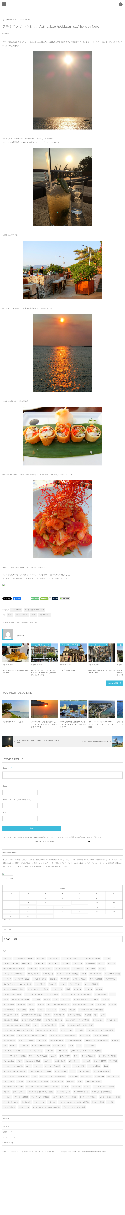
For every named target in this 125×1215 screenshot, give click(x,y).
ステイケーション (66, 1030)
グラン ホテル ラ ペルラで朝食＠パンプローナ (15, 672)
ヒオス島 (53, 1056)
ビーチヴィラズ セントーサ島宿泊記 (91, 1010)
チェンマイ (77, 989)
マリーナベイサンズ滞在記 (40, 1097)
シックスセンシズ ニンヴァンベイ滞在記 (100, 1030)
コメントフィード (8, 1137)
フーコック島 (41, 1040)
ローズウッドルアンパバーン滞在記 (96, 1040)
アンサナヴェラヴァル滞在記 (24, 958)
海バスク (41, 1004)
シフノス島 (86, 1061)
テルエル (87, 1087)
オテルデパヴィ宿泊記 (11, 1020)
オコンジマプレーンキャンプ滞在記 (77, 1020)
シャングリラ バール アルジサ (83, 1004)
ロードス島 (41, 958)
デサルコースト (98, 1020)
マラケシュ (52, 1102)
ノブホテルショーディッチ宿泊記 (40, 1071)
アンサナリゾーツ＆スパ (88, 1097)
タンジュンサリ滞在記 (26, 1040)
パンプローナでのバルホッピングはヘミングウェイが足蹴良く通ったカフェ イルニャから (44, 673)
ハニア (79, 1046)
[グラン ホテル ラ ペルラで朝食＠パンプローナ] (15, 652)
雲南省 (106, 1066)
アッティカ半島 (25, 20)
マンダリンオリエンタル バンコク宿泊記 (46, 1107)
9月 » (9, 920)
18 (62, 907)
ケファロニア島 (65, 1056)
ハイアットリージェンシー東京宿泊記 (16, 1076)
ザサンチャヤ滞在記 (74, 1015)
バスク (36, 1025)
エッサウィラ (65, 999)
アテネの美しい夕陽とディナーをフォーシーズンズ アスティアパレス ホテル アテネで (44, 724)
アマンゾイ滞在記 (84, 1071)
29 (11, 916)
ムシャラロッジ (77, 969)
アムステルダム (9, 1061)
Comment (6, 768)
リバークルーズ (40, 963)
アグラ (19, 1061)
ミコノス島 (49, 1051)
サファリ (66, 1066)
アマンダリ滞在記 (79, 1066)
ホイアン (47, 999)
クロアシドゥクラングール (53, 1020)
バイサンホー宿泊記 (39, 979)
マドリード (36, 999)
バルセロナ (21, 1004)
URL (4, 813)
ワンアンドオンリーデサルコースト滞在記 (17, 984)
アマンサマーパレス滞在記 (12, 994)
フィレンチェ (51, 1010)
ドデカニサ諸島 (9, 1010)
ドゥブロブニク (110, 979)
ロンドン (47, 1015)
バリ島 (84, 974)
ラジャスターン (39, 1102)
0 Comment (5, 33)
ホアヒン (31, 1004)
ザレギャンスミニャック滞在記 (110, 1097)
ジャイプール (26, 963)
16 (28, 907)
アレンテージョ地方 (56, 1040)
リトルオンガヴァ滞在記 (102, 1071)
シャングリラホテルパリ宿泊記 (14, 989)
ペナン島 (20, 1081)
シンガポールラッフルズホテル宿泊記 (52, 1076)
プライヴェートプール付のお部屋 (74, 1107)
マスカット (47, 1061)
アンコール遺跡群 (98, 1102)
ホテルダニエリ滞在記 (49, 1025)
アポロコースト (44, 615)
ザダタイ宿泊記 (53, 958)
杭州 (95, 1015)
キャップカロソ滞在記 (112, 974)
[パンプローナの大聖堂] (73, 652)
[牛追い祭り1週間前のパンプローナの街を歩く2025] (102, 652)
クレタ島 (99, 989)
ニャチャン (38, 1066)
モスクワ (102, 969)
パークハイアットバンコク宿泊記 (15, 1056)
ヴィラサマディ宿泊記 (22, 979)
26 (79, 912)
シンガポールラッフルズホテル (14, 974)
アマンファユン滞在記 (101, 1035)
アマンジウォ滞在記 (21, 1097)
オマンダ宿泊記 (9, 1004)
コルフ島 (107, 958)
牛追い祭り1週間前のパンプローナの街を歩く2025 (102, 672)
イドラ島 (6, 1092)
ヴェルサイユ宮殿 (113, 1076)
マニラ (72, 1071)
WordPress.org (7, 1143)
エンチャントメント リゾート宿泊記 (64, 1097)
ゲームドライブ (85, 1035)
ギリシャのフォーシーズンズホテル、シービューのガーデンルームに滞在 (101, 724)
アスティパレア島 (57, 1081)
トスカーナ (66, 963)
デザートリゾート (19, 1092)
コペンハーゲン (90, 1046)
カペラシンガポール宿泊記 (41, 1046)
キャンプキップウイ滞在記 (107, 1056)
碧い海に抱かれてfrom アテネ (34, 609)
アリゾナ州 (113, 1061)
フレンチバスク (24, 1107)
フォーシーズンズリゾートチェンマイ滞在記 (76, 994)
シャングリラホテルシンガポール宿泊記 (63, 1035)
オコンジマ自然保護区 (52, 1066)
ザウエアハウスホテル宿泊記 (31, 1015)
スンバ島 (65, 1087)
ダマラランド (24, 1046)
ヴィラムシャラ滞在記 (74, 1040)
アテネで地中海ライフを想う (12, 722)
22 (11, 912)
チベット (41, 1010)
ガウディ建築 (73, 1076)
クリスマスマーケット (81, 1092)
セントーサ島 (90, 969)
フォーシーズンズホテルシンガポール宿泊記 (74, 1102)
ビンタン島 (112, 1004)
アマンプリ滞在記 (9, 1107)
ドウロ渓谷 (70, 1081)
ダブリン (101, 963)
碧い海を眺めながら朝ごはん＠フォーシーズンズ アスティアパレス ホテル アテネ (73, 724)
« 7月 (4, 920)
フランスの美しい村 (88, 1056)
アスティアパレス (21, 615)
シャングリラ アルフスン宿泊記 (37, 1081)
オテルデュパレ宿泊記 (33, 1061)
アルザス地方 (65, 979)
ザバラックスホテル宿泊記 (20, 999)
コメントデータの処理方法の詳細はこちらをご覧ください (79, 837)
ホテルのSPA (99, 1076)
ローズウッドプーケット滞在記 (38, 989)
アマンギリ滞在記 (96, 979)
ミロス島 (63, 1010)
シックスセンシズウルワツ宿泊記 (15, 1071)
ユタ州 (71, 1046)
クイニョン (7, 1097)
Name (4, 786)
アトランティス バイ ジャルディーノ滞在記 (31, 1035)
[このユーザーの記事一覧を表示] (7, 634)
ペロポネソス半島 (95, 974)
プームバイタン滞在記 (93, 1081)
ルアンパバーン (74, 1061)
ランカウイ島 (90, 963)
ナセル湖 (88, 1015)
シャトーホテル (86, 1076)
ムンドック (115, 1040)
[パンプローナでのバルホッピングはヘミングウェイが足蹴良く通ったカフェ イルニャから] (44, 652)
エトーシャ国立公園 (91, 984)
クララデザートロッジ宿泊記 (13, 1066)
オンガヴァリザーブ (63, 1092)
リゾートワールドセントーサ (13, 1087)
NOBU (10, 615)
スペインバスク (112, 1020)
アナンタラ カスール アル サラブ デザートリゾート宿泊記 (81, 958)
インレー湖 (88, 989)
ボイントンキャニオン (11, 1102)
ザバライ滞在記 (60, 1061)
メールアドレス (8, 799)
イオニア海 (111, 963)
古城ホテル (53, 979)
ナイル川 (13, 1046)
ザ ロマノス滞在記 (100, 1061)
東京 (5, 1046)
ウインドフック (59, 1015)
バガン (62, 1025)
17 (45, 907)
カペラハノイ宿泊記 (79, 979)
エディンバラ (101, 1004)
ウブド (32, 1010)
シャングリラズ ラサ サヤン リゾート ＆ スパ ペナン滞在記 (23, 1051)
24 (45, 912)
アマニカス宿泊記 (94, 1066)
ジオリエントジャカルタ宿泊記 (46, 1030)
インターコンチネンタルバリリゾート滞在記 (18, 1030)
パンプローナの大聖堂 (68, 670)
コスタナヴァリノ (33, 974)
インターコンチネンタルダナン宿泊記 (40, 1092)
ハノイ (28, 1066)
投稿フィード (7, 1132)
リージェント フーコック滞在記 (67, 974)
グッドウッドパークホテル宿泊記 (58, 1004)
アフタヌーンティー (62, 969)
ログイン (5, 1127)
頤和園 (68, 989)
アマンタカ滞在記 (9, 1040)
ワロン (76, 1056)
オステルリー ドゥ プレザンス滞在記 (86, 999)
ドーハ (34, 1076)
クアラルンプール (46, 969)
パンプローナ (76, 1087)
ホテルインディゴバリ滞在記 (31, 1020)
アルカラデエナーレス (11, 1015)
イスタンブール (62, 1051)
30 (28, 916)
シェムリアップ (9, 1081)
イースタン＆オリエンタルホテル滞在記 (17, 1025)
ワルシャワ (52, 984)
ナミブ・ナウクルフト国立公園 (14, 969)
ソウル (103, 1015)
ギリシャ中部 (21, 1010)
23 (28, 912)
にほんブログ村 (8, 878)
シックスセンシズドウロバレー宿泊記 (80, 1025)
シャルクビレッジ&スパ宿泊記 (104, 1087)
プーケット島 (32, 969)
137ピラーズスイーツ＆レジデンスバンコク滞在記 (41, 994)
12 (79, 903)
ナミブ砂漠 (79, 1030)
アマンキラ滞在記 (100, 994)
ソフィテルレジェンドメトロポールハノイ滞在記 (42, 1087)
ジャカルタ (7, 958)
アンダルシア (26, 1102)
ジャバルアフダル (59, 1046)
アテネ (33, 615)
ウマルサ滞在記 (40, 984)
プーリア (110, 1102)
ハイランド (7, 979)
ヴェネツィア (77, 963)
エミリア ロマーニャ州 (11, 963)
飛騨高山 (72, 1010)
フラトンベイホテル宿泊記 (38, 1056)
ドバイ (55, 999)
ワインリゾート (48, 974)
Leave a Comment (22, 622)
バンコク (63, 984)
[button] (121, 4)
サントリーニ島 (57, 989)
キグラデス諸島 (9, 1035)
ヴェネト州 (105, 999)
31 (45, 916)
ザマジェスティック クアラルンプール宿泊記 (86, 1051)
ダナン (112, 994)
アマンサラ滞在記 (61, 1071)
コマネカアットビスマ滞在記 (101, 1092)
